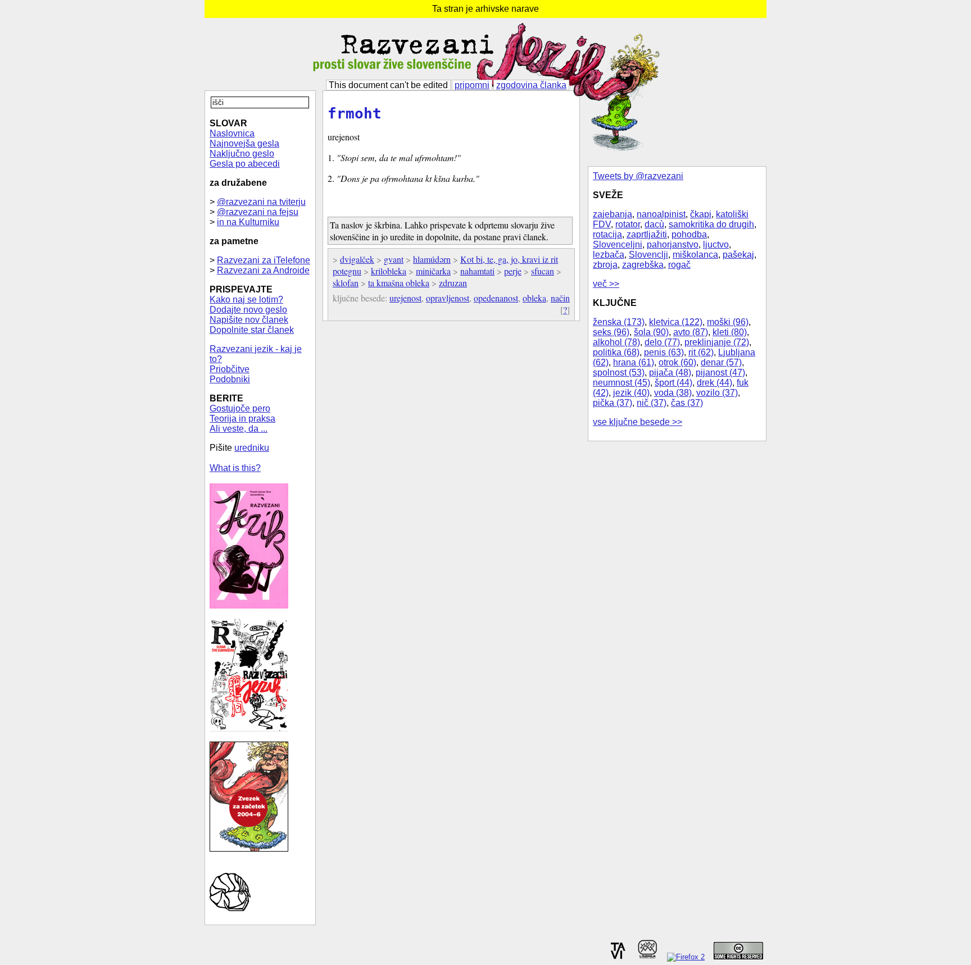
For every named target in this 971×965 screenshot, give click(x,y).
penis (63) (664, 352)
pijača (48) (670, 372)
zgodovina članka (531, 85)
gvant (393, 259)
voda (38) (673, 392)
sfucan (542, 271)
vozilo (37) (717, 392)
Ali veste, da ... (238, 428)
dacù (654, 224)
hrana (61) (633, 362)
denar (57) (721, 362)
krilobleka (388, 271)
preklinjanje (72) (716, 342)
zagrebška (643, 264)
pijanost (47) (720, 372)
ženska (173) (619, 322)
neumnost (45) (621, 382)
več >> (606, 284)
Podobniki (230, 379)
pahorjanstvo (672, 244)
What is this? (235, 468)
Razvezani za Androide (263, 270)
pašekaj (738, 254)
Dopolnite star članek (252, 330)
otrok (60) (677, 362)
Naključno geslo (242, 153)
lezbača (608, 254)
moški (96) (727, 322)
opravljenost (447, 298)
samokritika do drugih (711, 224)
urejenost (405, 298)
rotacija (607, 234)
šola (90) (651, 332)
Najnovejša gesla (244, 143)
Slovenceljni (617, 244)
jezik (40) (631, 392)
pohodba (689, 234)
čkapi (700, 214)
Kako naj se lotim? (246, 299)
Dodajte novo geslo (248, 309)
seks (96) (611, 332)
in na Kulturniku (248, 222)
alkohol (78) (616, 342)
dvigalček (357, 259)
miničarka (433, 271)
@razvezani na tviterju (261, 202)
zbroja (605, 264)
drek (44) (714, 382)
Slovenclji (648, 254)
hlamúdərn (432, 259)
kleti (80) (730, 332)
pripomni (472, 85)
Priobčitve (229, 369)
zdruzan (453, 283)
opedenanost (496, 298)
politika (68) (616, 352)
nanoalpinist (661, 214)
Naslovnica (232, 133)
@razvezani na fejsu (257, 212)
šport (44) (673, 382)
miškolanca (695, 254)
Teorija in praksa (242, 418)
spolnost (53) (619, 372)
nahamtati (477, 271)
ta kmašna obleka (398, 283)
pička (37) (612, 403)
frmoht (355, 113)
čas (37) (687, 403)
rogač (679, 264)
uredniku (251, 447)
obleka (534, 298)
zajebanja (612, 214)
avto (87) (690, 332)
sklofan (346, 283)
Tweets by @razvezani (638, 176)
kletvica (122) (675, 322)
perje (512, 271)
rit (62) (701, 352)
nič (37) (651, 403)
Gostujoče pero (240, 408)
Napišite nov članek (249, 319)
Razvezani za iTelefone (263, 260)
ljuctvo (716, 244)
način (560, 298)
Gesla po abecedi (245, 163)
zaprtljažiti (647, 234)
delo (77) (662, 342)
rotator (627, 224)
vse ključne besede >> (637, 422)
